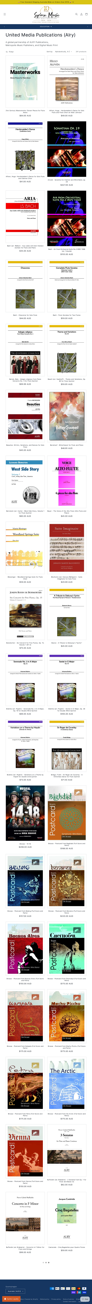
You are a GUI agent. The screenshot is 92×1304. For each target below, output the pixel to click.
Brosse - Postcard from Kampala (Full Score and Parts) (25, 1047)
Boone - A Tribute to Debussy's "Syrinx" (66, 643)
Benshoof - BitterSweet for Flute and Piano (66, 445)
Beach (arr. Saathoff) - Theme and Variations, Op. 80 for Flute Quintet (67, 380)
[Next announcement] (87, 26)
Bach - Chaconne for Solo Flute (25, 315)
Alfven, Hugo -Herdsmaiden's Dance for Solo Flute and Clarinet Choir (25, 177)
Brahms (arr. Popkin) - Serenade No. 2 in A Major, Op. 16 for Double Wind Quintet (25, 710)
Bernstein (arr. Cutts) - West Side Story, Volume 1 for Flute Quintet (25, 512)
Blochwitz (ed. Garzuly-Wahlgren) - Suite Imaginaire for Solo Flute (66, 578)
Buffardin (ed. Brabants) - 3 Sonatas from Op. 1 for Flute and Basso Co (66, 1181)
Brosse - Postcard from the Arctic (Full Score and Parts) (67, 1115)
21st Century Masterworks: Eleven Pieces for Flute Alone (25, 111)
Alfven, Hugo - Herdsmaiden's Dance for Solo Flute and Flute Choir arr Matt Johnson (66, 111)
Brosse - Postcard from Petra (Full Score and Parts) (25, 1115)
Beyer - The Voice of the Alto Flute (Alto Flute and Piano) (66, 512)
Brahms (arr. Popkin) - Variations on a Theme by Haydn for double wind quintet (25, 776)
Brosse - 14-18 (25, 844)
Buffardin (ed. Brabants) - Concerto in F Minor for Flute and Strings (25, 1248)
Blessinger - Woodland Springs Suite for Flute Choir (25, 578)
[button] (4, 14)
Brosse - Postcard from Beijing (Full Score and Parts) (25, 912)
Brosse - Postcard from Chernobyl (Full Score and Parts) (67, 979)
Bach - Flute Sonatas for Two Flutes (67, 315)
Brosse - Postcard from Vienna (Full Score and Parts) (25, 1182)
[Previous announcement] (4, 26)
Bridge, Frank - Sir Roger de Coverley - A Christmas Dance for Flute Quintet (67, 776)
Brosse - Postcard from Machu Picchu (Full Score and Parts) (66, 1047)
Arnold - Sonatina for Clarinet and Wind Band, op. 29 (67, 181)
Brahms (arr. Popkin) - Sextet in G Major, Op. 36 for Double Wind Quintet (66, 710)
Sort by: (50, 51)
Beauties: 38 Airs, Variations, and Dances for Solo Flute (25, 446)
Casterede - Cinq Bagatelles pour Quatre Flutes (66, 1247)
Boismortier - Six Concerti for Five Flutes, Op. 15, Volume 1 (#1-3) (25, 644)
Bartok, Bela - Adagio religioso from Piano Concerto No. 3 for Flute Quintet (25, 380)
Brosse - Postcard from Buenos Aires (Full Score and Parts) (25, 979)
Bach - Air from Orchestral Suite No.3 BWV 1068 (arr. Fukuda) (66, 250)
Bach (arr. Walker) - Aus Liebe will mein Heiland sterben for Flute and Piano (25, 247)
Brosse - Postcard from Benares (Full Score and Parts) (66, 912)
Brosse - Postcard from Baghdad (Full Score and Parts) (66, 844)
